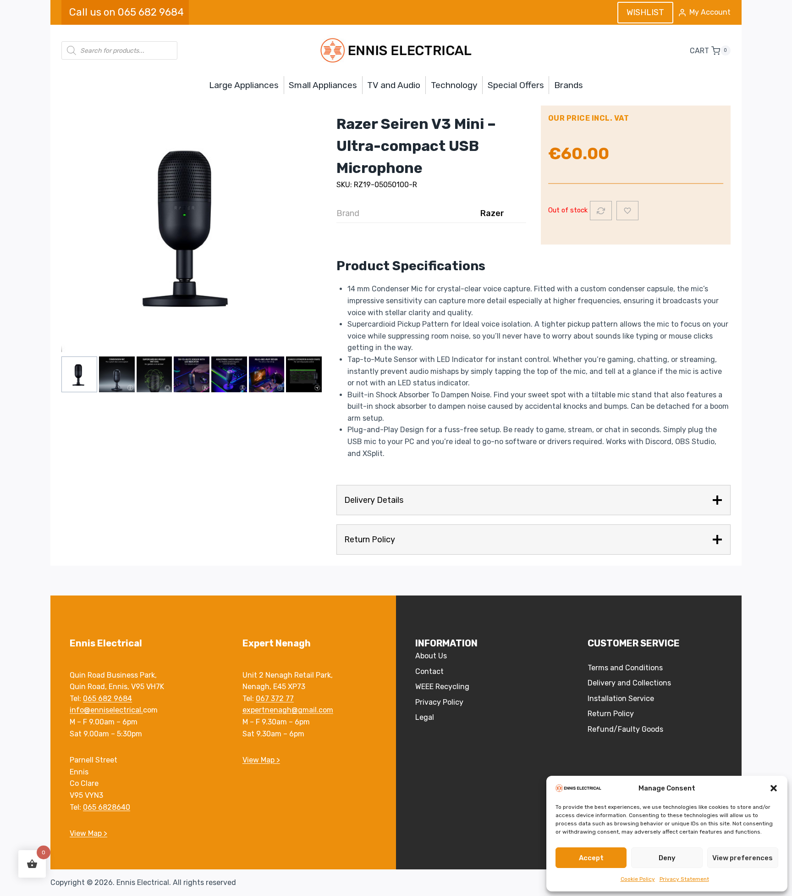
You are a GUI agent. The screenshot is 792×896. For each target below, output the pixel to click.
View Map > (88, 833)
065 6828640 (106, 807)
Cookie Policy (638, 879)
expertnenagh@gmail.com (287, 710)
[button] (773, 788)
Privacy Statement (684, 879)
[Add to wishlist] (627, 210)
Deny (667, 858)
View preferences (742, 858)
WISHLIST (645, 12)
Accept (591, 858)
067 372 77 (275, 698)
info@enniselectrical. (106, 710)
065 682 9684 (107, 698)
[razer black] (191, 224)
